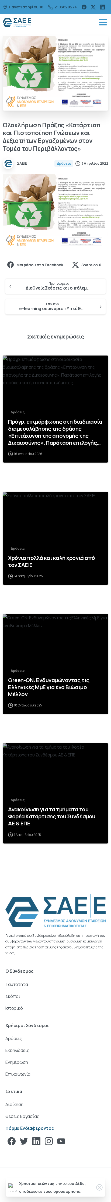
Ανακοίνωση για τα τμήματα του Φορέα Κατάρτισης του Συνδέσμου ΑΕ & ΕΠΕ (51, 816)
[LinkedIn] (102, 7)
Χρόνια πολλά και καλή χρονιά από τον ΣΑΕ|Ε (51, 561)
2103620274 (65, 6)
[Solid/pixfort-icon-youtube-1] (61, 1140)
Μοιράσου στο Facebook (39, 264)
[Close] (99, 1187)
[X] (93, 7)
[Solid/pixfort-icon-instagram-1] (49, 1140)
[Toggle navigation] (103, 22)
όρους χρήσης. (67, 1191)
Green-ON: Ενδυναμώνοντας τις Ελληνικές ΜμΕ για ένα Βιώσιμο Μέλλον (48, 687)
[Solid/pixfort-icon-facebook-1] (11, 1140)
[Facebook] (84, 7)
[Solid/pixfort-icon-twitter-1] (24, 1140)
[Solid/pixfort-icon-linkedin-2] (36, 1140)
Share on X (91, 264)
